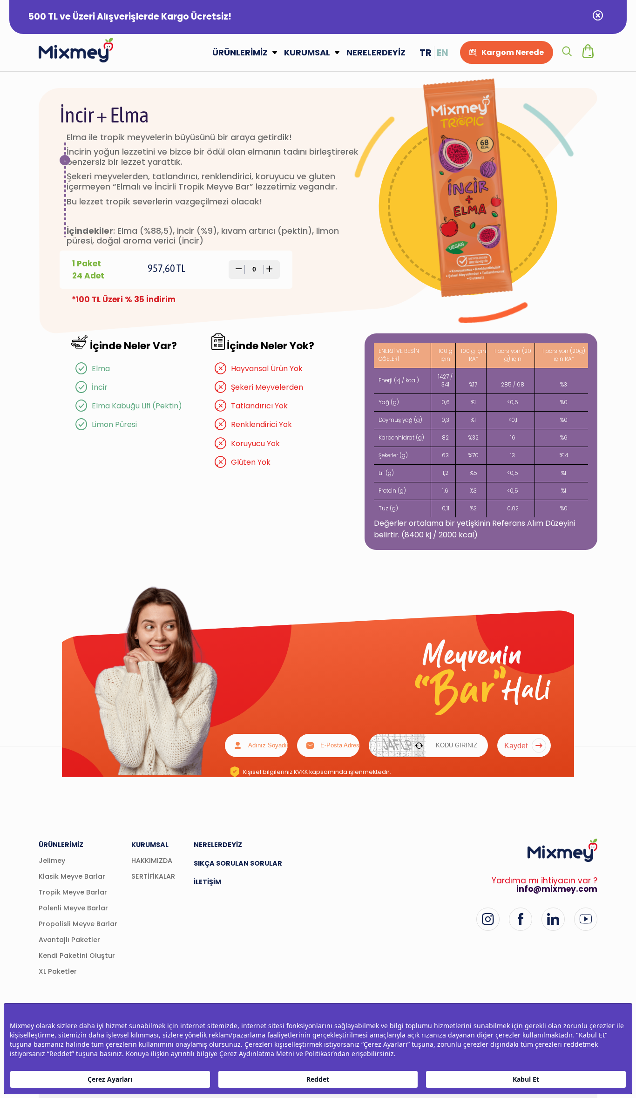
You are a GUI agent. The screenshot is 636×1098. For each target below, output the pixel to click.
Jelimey (52, 860)
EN (442, 52)
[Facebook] (520, 919)
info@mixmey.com (556, 889)
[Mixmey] (76, 50)
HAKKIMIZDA (151, 860)
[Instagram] (488, 919)
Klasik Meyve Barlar (72, 876)
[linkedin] (553, 919)
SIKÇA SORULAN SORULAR (238, 863)
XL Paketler (58, 971)
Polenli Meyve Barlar (73, 908)
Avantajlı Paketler (69, 939)
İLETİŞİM (207, 882)
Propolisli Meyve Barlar (78, 924)
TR (425, 52)
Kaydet (516, 745)
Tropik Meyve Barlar (73, 892)
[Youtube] (585, 919)
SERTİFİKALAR (153, 876)
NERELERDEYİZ (376, 52)
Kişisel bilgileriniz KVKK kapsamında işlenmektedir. (317, 772)
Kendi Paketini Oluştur (77, 955)
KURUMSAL (307, 52)
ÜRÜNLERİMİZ (240, 52)
